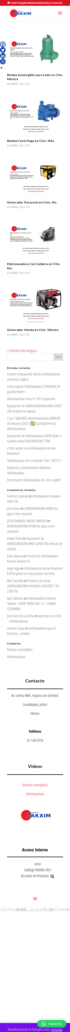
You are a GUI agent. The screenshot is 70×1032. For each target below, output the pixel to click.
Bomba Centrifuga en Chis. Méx (30, 140)
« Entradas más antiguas (22, 350)
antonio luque (15, 628)
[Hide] (1, 67)
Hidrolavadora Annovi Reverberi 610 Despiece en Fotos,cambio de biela (35, 571)
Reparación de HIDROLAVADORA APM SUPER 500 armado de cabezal (34, 408)
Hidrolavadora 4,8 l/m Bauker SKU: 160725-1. (35, 460)
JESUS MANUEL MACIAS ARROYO (26, 520)
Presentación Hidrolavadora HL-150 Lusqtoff (33, 479)
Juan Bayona (14, 555)
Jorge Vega (13, 568)
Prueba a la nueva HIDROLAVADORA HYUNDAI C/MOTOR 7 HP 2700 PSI (33, 586)
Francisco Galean (17, 496)
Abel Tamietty (15, 580)
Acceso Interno (35, 850)
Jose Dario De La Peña (20, 615)
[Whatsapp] (3, 61)
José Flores (13, 508)
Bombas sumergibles (19, 649)
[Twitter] (3, 50)
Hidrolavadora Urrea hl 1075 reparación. (31, 398)
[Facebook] (3, 44)
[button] (51, 1024)
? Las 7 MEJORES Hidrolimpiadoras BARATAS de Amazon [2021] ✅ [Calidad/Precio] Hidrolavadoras (34, 423)
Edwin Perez (14, 538)
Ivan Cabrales (15, 598)
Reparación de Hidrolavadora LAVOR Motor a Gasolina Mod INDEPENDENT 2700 (34, 438)
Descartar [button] (57, 1029)
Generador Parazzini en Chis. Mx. (32, 202)
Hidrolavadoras (16, 656)
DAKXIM (14, 84)
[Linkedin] (3, 56)
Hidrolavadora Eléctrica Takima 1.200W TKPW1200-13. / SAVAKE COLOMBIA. (31, 603)
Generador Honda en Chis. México (33, 329)
